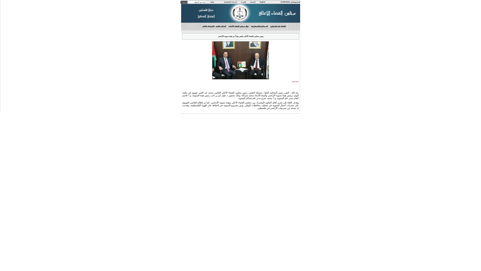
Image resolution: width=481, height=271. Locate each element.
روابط (212, 2)
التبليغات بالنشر (208, 26)
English (262, 2)
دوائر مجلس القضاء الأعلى (238, 26)
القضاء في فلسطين (278, 26)
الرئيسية (253, 2)
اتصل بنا (243, 2)
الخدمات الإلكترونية (230, 2)
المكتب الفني (220, 26)
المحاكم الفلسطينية (259, 26)
